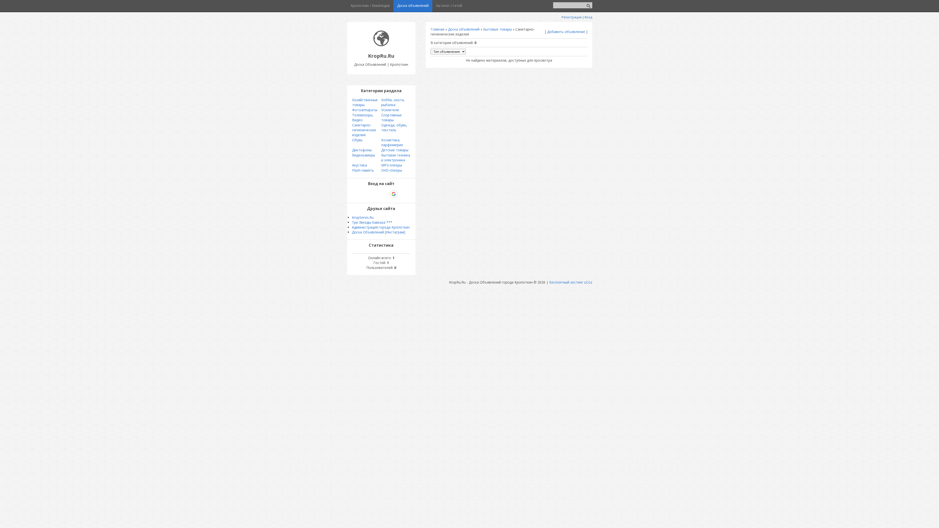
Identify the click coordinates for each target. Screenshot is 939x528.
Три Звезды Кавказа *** (372, 222)
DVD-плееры (391, 170)
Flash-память (363, 170)
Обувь (357, 140)
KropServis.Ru (363, 217)
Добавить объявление (566, 31)
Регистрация (571, 17)
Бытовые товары (497, 29)
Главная (437, 29)
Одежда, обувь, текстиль (394, 127)
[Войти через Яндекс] (385, 194)
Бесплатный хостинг (566, 282)
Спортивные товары (391, 117)
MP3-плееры (391, 165)
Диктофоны (362, 150)
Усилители (390, 110)
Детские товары (394, 150)
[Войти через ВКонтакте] (368, 194)
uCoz (588, 282)
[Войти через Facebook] (376, 194)
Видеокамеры (363, 155)
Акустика (359, 165)
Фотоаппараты (364, 110)
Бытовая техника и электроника (395, 157)
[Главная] (381, 45)
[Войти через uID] (360, 194)
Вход (588, 17)
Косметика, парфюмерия (392, 142)
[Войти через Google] (394, 194)
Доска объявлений (464, 29)
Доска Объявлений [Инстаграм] (378, 232)
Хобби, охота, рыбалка (393, 102)
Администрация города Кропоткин (381, 227)
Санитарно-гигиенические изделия (364, 130)
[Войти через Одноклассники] (402, 194)
